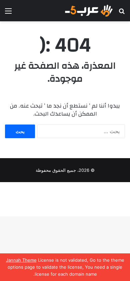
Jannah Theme (21, 260)
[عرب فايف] (88, 11)
